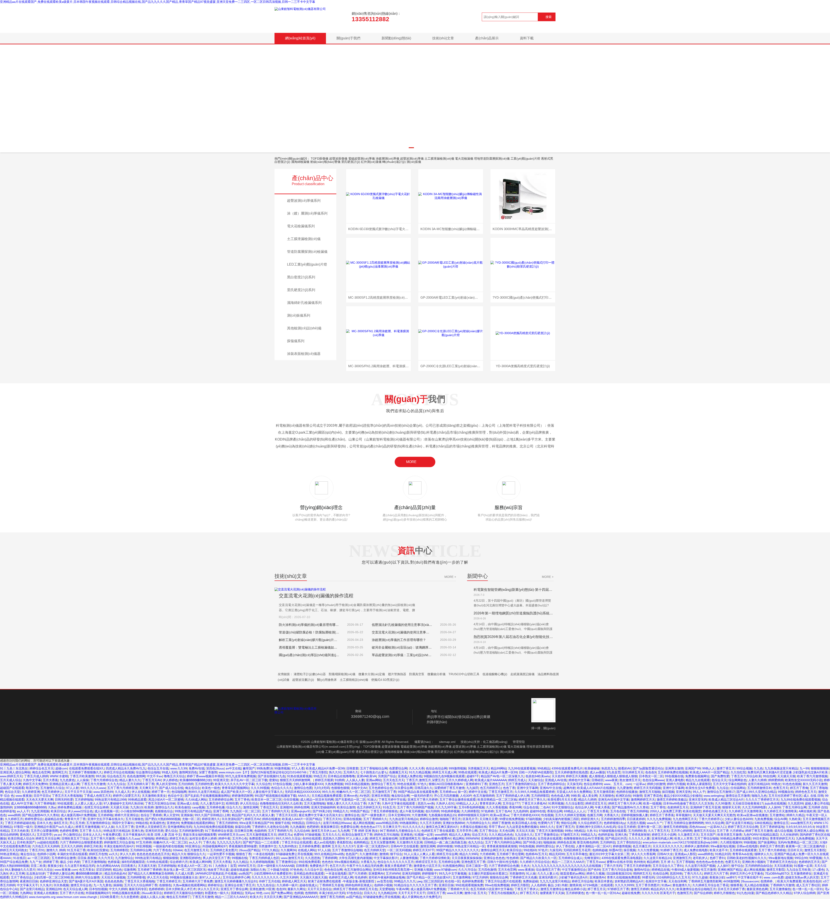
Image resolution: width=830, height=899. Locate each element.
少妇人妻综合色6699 (739, 819)
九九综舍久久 (524, 834)
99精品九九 (588, 834)
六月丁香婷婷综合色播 (504, 865)
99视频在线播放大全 (184, 877)
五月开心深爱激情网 (44, 830)
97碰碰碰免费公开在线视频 (294, 854)
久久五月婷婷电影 (754, 807)
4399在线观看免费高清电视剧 (622, 858)
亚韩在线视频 (352, 819)
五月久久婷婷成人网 (459, 780)
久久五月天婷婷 (430, 823)
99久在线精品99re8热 (329, 854)
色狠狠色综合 (164, 811)
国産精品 (237, 893)
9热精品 (579, 830)
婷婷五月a (285, 834)
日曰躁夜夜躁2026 (618, 873)
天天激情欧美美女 (154, 795)
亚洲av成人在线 (187, 803)
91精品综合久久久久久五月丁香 (415, 885)
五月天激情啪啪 (314, 803)
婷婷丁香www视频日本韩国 (205, 776)
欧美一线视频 (652, 803)
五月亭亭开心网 (466, 830)
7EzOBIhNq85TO (777, 873)
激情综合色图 (303, 788)
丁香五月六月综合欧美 (746, 776)
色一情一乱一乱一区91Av (603, 893)
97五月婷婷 (144, 842)
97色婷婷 (487, 811)
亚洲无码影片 (548, 877)
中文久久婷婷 (118, 889)
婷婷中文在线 (478, 791)
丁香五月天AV (151, 780)
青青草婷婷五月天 (782, 838)
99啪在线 (142, 823)
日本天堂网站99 (399, 815)
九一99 (804, 768)
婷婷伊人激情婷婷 (697, 846)
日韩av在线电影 (747, 846)
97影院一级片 (23, 826)
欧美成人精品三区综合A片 (726, 799)
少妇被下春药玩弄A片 (573, 877)
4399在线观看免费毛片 (567, 768)
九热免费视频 (763, 819)
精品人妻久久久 (129, 780)
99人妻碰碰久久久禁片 (20, 869)
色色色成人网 (560, 795)
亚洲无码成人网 (662, 838)
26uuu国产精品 (249, 850)
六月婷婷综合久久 (478, 823)
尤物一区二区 (191, 819)
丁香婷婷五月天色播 (523, 877)
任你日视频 (290, 799)
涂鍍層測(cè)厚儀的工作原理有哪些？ (399, 640)
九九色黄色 (67, 780)
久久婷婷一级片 (287, 885)
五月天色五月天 (393, 780)
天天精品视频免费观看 (326, 795)
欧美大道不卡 (719, 850)
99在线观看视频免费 (469, 885)
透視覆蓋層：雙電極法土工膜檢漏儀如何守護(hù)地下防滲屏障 (309, 647)
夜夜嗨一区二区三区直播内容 (806, 846)
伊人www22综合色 (80, 811)
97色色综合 (354, 893)
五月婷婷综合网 (140, 850)
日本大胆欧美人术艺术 (181, 889)
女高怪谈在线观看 (550, 838)
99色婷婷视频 (450, 811)
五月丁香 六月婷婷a (730, 830)
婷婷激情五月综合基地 (119, 842)
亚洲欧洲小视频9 (753, 862)
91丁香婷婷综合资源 (219, 830)
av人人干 (23, 811)
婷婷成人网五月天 (294, 881)
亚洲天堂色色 (527, 838)
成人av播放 (597, 772)
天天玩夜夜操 (783, 865)
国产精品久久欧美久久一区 (538, 858)
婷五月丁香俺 (799, 788)
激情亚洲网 (250, 807)
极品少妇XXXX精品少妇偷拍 (683, 795)
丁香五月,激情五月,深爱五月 (425, 780)
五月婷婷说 (607, 842)
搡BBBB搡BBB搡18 (89, 873)
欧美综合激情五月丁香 (357, 834)
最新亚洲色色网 (757, 889)
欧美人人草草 (683, 838)
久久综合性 (263, 784)
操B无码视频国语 (133, 862)
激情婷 (383, 854)
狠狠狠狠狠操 (820, 768)
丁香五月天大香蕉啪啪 (67, 795)
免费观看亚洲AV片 (261, 838)
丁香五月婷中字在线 (392, 799)
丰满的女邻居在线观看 (72, 854)
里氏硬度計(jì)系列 (301, 290)
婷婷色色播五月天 (715, 811)
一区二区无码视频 (399, 850)
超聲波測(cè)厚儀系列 (304, 200)
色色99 (281, 889)
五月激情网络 (462, 877)
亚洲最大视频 (423, 869)
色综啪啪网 (179, 791)
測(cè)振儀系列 (298, 315)
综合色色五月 (116, 776)
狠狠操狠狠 (170, 858)
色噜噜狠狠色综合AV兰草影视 (583, 838)
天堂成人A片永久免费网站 (574, 791)
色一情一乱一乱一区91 (807, 889)
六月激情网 (419, 815)
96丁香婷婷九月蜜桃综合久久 (400, 830)
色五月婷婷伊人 (52, 791)
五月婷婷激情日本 (759, 788)
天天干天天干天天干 (411, 893)
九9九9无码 (321, 788)
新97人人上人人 (210, 877)
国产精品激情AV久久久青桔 (630, 807)
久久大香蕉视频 (496, 807)
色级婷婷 (260, 830)
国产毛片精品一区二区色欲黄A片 (429, 877)
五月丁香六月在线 (72, 893)
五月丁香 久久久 (91, 830)
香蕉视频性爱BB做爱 (243, 846)
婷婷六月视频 (676, 784)
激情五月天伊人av (323, 830)
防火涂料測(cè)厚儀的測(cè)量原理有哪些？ (309, 625)
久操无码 (555, 850)
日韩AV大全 (665, 854)
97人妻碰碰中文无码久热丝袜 (123, 803)
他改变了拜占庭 (218, 869)
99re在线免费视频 (497, 885)
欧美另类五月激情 (729, 834)
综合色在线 (530, 807)
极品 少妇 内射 (70, 862)
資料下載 (527, 38)
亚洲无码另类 (154, 830)
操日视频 (668, 791)
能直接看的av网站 (572, 873)
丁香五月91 (37, 850)
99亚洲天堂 (221, 780)
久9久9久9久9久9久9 (800, 826)
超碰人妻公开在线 (817, 803)
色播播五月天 (398, 772)
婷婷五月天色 (368, 889)
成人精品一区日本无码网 (317, 799)
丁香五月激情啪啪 (94, 862)
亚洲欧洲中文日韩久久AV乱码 (596, 826)
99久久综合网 (714, 823)
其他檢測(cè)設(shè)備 (304, 328)
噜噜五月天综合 (174, 776)
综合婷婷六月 (179, 862)
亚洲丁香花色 (653, 795)
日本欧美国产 (26, 842)
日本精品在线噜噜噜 (341, 776)
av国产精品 (353, 897)
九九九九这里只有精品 (555, 881)
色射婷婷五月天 (677, 807)
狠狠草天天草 (731, 807)
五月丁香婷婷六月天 (275, 811)
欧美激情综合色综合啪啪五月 (696, 889)
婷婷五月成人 (517, 780)
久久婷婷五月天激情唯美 (745, 811)
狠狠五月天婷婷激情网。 (296, 780)
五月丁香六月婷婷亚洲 (122, 788)
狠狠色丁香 (243, 854)
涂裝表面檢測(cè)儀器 (304, 354)
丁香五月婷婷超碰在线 (20, 823)
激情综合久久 (164, 807)
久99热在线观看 (157, 862)
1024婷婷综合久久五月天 (673, 877)
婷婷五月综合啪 (582, 881)
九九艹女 (35, 862)
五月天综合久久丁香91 (668, 865)
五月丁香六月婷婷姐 (772, 850)
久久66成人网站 (196, 799)
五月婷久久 (350, 772)
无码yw (249, 893)
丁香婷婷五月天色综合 (782, 862)
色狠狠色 (165, 885)
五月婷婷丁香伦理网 (510, 854)
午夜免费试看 (112, 834)
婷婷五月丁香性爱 (772, 846)
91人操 (531, 873)
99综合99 (801, 858)
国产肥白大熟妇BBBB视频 (162, 819)
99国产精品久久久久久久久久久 (457, 850)
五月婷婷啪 (105, 815)
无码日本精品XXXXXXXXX (302, 791)
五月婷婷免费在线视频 (673, 772)
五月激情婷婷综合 (98, 823)
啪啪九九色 (759, 795)
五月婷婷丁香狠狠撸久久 (85, 772)
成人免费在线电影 (696, 850)
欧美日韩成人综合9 (21, 838)
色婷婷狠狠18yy (614, 823)
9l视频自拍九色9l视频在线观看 (444, 776)
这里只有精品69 (758, 784)
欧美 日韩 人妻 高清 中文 (164, 834)
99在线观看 (65, 803)
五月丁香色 (242, 799)
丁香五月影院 (318, 772)
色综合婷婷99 (593, 784)
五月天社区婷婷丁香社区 (785, 795)
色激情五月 (684, 893)
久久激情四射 (368, 854)
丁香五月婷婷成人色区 (264, 858)
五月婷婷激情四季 (613, 819)
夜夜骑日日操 (29, 881)
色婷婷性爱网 (69, 830)
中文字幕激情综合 (574, 869)
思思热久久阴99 (333, 838)
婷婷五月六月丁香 (716, 873)
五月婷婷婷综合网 (221, 799)
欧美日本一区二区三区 (266, 799)
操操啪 (117, 885)
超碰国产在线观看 (12, 788)
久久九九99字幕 (446, 807)
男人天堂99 (171, 815)
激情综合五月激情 (738, 795)
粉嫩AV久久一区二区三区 (353, 791)
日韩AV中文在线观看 (404, 846)
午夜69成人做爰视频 (685, 869)
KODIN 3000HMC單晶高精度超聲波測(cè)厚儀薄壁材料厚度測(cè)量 (524, 229)
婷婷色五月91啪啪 (386, 834)
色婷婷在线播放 (626, 791)
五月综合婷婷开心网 (236, 877)
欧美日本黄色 (604, 881)
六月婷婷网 (487, 854)
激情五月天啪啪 (649, 791)
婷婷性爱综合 (34, 819)
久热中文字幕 (32, 780)
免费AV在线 (196, 768)
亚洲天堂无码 (698, 799)
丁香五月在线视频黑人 (503, 893)
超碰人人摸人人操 (152, 897)
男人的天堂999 (166, 784)
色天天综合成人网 (75, 889)
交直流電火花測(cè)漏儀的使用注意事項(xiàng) (402, 632)
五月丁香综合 (488, 830)
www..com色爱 (774, 877)
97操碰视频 (313, 834)
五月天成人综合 (10, 780)
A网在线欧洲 (807, 811)
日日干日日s (42, 795)
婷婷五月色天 (178, 838)
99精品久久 (340, 811)
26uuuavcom (750, 881)
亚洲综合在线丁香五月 (240, 885)
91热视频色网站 (453, 865)
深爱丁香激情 (208, 772)
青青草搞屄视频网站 (235, 788)
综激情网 (130, 869)
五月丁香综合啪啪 (706, 838)
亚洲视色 (407, 834)
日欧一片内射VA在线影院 (536, 772)
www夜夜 (611, 780)
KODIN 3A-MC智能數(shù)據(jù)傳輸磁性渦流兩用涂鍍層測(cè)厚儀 (451, 229)
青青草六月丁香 (75, 819)
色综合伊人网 (584, 807)
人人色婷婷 (538, 885)
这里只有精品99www (337, 823)
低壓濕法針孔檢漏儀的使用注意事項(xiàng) (402, 625)
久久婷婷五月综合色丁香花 (710, 885)
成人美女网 (589, 795)
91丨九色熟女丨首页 (222, 865)
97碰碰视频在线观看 (612, 830)
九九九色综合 (266, 885)
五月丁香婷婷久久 (375, 819)
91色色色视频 (791, 784)
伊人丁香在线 (565, 846)
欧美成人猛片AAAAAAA (490, 780)
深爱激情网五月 (409, 838)
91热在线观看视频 (299, 776)
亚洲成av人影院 (685, 854)
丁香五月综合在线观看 (297, 842)
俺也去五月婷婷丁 (178, 897)
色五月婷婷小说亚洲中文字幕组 (491, 889)
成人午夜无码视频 (411, 811)
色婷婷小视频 (383, 885)
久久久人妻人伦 (548, 873)
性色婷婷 (512, 858)
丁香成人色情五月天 (97, 795)
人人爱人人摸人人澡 (88, 803)
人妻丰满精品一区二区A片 (593, 846)
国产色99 (594, 869)
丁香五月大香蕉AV (534, 803)
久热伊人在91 (445, 803)
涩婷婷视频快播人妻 (634, 815)
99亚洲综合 (193, 846)
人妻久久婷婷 (757, 780)
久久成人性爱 (184, 873)
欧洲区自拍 (623, 795)
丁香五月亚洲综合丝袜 (160, 803)
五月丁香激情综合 (547, 834)
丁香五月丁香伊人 (526, 889)
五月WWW (393, 873)
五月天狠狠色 (134, 819)
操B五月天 (61, 823)
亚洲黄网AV (376, 873)
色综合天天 (719, 780)
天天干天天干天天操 (78, 791)
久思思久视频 (636, 823)
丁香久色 (209, 842)
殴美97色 (32, 788)
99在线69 (530, 850)
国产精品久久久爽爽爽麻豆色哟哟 (150, 873)
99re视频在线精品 (346, 862)
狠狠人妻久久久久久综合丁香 (346, 803)
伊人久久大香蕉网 (643, 854)
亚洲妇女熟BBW (453, 823)
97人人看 (298, 768)
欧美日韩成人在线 (524, 823)
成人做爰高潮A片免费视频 (78, 815)
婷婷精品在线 (660, 869)
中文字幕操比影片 (386, 858)
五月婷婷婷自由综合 (758, 865)
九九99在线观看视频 (522, 768)
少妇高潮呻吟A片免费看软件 (273, 873)
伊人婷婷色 (170, 780)
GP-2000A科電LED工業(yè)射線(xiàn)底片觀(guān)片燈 (451, 297)
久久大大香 (416, 768)
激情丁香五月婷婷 (332, 897)
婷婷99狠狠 (445, 846)
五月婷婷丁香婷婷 (149, 869)
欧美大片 (256, 897)
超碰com (61, 768)
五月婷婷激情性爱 (191, 830)
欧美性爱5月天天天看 (561, 799)
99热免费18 (265, 768)
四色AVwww (697, 826)
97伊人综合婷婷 (804, 893)
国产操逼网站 (767, 842)
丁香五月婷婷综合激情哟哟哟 (684, 823)
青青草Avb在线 (742, 854)
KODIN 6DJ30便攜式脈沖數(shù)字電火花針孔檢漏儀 (379, 229)
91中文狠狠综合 (562, 807)
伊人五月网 (17, 873)
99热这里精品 (9, 854)
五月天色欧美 (20, 830)
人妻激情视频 (409, 858)
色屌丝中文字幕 (656, 881)
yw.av (57, 834)
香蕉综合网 (554, 811)
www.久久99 (178, 768)
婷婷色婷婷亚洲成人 (358, 885)
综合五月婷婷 (627, 826)
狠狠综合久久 (196, 854)
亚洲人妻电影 (675, 780)
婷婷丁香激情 (501, 823)
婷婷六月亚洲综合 (127, 815)
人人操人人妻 (355, 780)
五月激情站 (777, 815)
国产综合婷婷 (703, 893)
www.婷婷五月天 (11, 776)
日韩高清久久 (423, 788)
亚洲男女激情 (674, 768)
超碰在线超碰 (239, 869)
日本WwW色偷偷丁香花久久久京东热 (688, 803)
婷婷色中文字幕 (579, 780)
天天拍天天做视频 (113, 877)
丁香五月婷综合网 (794, 807)
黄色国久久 (27, 834)
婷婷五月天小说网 (664, 834)
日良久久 (370, 893)
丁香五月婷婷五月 (168, 881)
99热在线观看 (467, 772)
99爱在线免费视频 (511, 819)
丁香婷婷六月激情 (782, 885)
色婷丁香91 (717, 858)
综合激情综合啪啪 (148, 772)
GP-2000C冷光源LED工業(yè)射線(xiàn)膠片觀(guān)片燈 (451, 366)
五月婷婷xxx (447, 791)
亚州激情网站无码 (180, 826)
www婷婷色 (705, 854)
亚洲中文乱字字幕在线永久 (105, 819)
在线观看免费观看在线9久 (86, 768)
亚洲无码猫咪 (411, 873)
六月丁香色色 (162, 850)
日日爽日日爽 (243, 830)
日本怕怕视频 (98, 889)
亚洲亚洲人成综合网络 (15, 772)
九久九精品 (240, 862)
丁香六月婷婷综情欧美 (435, 858)
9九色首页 (614, 772)
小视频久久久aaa (128, 838)
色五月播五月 (642, 846)
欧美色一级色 (211, 788)
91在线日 (19, 858)
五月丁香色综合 (21, 877)
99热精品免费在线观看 (735, 838)
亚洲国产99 (693, 768)
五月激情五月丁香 (384, 791)
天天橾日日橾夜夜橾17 (747, 803)
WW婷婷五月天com (231, 834)
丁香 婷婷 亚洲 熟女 (364, 830)
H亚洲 (270, 889)
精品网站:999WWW (466, 838)
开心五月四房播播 (446, 795)
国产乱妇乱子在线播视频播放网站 (207, 795)
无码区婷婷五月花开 (577, 850)
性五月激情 (708, 869)
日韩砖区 (597, 780)
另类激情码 (516, 873)
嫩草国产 (249, 768)
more (411, 462)
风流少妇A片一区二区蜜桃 (166, 799)
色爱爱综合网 (398, 768)
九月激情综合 (124, 858)
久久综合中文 (313, 869)
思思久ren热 (426, 803)
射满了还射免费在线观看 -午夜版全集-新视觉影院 (341, 881)
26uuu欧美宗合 (151, 893)
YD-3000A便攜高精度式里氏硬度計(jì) (523, 366)
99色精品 (543, 768)
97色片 (543, 850)
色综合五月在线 (158, 768)
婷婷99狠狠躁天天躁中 (473, 815)
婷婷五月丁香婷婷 (345, 889)
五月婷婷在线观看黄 (743, 850)
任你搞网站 (737, 788)
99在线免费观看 (309, 862)
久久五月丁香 (125, 826)
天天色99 (558, 776)
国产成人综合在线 (171, 788)
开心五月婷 (77, 823)
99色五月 (319, 776)
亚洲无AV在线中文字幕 (613, 799)
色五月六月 (337, 865)
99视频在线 (239, 858)
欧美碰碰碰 (592, 768)
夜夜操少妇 (55, 865)
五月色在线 (617, 811)
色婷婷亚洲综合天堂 (53, 881)
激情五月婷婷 (640, 889)
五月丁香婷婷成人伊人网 (512, 795)
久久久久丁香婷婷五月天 (762, 799)
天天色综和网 (677, 881)
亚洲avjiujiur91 (301, 811)
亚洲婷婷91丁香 (476, 784)
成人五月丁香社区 (808, 885)
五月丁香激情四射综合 (521, 784)
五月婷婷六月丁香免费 (197, 881)
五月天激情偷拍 (780, 889)
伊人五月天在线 (157, 877)
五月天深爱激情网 (382, 842)
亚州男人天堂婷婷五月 (151, 826)
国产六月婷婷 (357, 873)
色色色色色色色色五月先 (153, 854)
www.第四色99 (103, 791)
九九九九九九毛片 (229, 842)
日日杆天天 (795, 850)
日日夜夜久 (128, 865)
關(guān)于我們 (348, 38)
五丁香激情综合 (286, 862)
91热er (666, 885)
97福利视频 (533, 819)
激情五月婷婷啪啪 (675, 826)
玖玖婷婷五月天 (632, 772)
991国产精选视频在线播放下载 (275, 795)
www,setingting (714, 795)
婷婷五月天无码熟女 (13, 850)
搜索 (549, 17)
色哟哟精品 (361, 842)
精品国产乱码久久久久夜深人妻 (253, 815)
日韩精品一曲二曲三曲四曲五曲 (445, 842)
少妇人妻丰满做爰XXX (308, 784)
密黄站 (273, 780)
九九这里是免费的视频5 (522, 826)
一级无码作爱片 (421, 795)
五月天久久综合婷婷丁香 (140, 885)
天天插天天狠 (786, 776)
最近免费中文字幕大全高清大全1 (321, 815)
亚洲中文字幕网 (527, 788)
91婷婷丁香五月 (671, 850)
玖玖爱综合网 (403, 788)
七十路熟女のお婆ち (373, 772)
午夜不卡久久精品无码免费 (364, 865)
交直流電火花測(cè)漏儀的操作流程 (316, 595)
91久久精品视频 (420, 772)
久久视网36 (288, 850)
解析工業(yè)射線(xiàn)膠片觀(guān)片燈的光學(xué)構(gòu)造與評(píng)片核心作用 (309, 640)
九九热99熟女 (287, 846)
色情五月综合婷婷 (96, 807)
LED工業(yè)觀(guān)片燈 (307, 264)
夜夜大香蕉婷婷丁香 (398, 865)
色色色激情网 (136, 776)
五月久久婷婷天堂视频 (570, 815)
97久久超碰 (700, 877)
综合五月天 (479, 834)
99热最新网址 (408, 823)
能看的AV (624, 768)
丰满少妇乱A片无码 (332, 893)
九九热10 (136, 807)
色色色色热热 (114, 881)
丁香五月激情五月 (500, 791)
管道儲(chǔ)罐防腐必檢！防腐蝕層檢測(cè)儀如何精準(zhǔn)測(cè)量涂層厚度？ (309, 632)
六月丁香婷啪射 (45, 803)
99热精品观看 (137, 799)
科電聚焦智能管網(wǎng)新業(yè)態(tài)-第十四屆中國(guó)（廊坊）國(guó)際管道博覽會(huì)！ (514, 589)
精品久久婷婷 (587, 799)
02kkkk (177, 850)
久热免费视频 (334, 784)
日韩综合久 (313, 823)
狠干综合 (396, 854)
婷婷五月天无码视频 (647, 788)
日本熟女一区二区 (651, 776)
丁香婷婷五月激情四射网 (704, 881)
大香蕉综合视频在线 (473, 826)
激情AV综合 (642, 869)
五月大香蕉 (50, 780)
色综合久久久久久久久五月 (395, 862)
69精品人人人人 (467, 803)
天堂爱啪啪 (386, 889)
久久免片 (46, 885)
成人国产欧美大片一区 (236, 791)
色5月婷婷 (432, 811)
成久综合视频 (783, 830)
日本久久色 (44, 823)
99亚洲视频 (143, 846)
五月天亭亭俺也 (576, 854)
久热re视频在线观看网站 (189, 885)
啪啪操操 (549, 842)
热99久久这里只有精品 (203, 791)
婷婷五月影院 (520, 885)
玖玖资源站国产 (232, 819)
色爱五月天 (732, 862)
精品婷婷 (653, 862)
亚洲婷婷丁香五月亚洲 (705, 807)
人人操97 (723, 865)
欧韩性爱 (232, 803)
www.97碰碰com (445, 869)
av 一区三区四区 (38, 858)
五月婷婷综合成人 (570, 858)
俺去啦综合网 (400, 795)
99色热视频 (526, 846)
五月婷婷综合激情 (63, 858)
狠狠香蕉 (736, 885)
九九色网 (343, 830)
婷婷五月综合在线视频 (119, 772)
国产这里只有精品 (32, 889)
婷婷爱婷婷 (775, 780)
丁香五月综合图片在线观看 (503, 881)
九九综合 (723, 788)
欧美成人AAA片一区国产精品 (709, 772)
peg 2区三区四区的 (430, 881)
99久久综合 (45, 869)
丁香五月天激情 (202, 897)
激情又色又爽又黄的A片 (442, 826)
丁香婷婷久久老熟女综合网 (270, 826)
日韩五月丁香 (436, 893)
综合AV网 (780, 819)
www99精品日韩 (387, 823)
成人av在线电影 (324, 842)
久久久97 (348, 846)
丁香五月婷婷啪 (637, 811)
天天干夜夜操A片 (134, 834)
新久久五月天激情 (815, 784)
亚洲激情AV (597, 877)
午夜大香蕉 (602, 807)
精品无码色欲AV (115, 873)
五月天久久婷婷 (71, 846)
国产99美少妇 (322, 811)
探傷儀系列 (295, 341)
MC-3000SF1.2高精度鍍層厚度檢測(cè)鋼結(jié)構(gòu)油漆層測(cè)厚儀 (379, 297)
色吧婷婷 (313, 826)
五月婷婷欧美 (637, 830)
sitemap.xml (447, 742)
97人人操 (107, 826)
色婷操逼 (114, 862)
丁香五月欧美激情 (82, 776)
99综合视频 (744, 768)
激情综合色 (352, 815)
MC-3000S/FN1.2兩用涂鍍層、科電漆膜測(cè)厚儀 (379, 366)
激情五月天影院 (814, 850)
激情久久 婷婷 (55, 850)
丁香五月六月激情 (93, 784)
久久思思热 (312, 858)
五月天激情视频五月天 (261, 834)
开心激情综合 (72, 834)
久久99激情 (723, 803)
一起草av (639, 784)
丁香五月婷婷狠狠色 (384, 811)
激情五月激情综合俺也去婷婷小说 (563, 889)
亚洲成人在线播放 (46, 893)
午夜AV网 (402, 889)
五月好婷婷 (185, 784)
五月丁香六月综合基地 (617, 869)
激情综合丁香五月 (383, 784)
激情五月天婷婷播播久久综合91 (235, 881)
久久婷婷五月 (14, 819)
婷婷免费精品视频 (70, 807)
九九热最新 (297, 826)
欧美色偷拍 (182, 807)
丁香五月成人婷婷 (36, 776)
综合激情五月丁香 (548, 869)
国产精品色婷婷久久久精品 (774, 893)
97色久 (422, 784)
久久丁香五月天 (658, 830)
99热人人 (708, 768)
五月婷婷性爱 (204, 784)
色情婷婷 (311, 893)
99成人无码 (169, 772)
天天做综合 (535, 780)
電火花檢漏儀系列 (301, 226)
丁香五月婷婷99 (227, 823)
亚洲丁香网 (220, 811)
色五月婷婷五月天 (369, 807)
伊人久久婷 (127, 854)
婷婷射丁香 (50, 862)
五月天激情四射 (604, 791)
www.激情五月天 (292, 858)
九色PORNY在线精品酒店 (760, 834)
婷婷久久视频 (595, 873)
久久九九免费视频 (659, 819)
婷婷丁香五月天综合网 (743, 826)
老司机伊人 (700, 858)
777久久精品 (270, 850)
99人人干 (699, 791)
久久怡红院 (738, 772)
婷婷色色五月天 (805, 791)
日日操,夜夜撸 (86, 858)
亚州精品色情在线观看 (309, 873)
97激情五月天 (569, 834)
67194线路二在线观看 (598, 885)
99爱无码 (648, 877)
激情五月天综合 (704, 830)
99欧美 (575, 795)
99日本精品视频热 (357, 784)
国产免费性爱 (720, 776)
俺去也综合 (192, 788)
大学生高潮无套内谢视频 (355, 858)
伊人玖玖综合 (249, 803)
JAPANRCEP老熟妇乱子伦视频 (216, 873)
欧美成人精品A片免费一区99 (325, 768)
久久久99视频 (260, 788)
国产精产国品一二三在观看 (261, 842)
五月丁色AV (503, 811)
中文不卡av (154, 776)
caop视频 (198, 807)
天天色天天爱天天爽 (39, 799)
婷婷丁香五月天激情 (759, 830)
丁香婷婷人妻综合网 (60, 873)
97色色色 (296, 869)
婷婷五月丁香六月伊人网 (625, 803)
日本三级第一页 (476, 865)
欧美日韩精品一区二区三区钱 (497, 799)
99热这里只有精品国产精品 (193, 811)
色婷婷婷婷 (156, 889)
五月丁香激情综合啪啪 (347, 850)
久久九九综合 (116, 784)
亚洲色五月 (496, 784)
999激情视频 (457, 768)
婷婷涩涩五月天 (596, 803)
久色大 (525, 865)
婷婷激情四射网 (242, 795)
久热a (52, 807)
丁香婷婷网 (329, 858)
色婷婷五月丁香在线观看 (438, 830)
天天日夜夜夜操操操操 (467, 858)
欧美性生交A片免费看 (700, 788)
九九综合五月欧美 (798, 869)
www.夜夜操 (24, 795)
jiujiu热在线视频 (775, 803)
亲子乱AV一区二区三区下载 (248, 780)
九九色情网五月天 (685, 819)
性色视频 (547, 815)
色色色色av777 (370, 826)
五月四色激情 (487, 869)
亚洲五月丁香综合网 (234, 889)
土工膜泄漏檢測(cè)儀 (304, 239)
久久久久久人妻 (639, 838)
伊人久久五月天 (208, 889)
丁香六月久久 (693, 873)
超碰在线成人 (308, 885)
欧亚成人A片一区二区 (192, 865)
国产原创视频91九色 (271, 776)
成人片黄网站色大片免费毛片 (421, 897)
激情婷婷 (6, 807)
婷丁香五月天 (596, 889)
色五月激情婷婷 (483, 795)
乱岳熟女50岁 (35, 873)
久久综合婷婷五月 (590, 823)
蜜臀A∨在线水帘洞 (619, 862)
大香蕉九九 (368, 862)
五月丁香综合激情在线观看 (457, 799)
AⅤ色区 (364, 795)
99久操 (100, 776)
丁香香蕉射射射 (639, 834)
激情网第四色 (188, 772)
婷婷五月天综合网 (47, 838)
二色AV (545, 807)
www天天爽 (455, 893)
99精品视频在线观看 (126, 893)
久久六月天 (105, 858)
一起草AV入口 (716, 826)
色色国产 (352, 854)
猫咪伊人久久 (763, 854)
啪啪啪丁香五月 (450, 819)
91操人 (372, 799)
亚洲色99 (173, 823)
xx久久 (113, 854)
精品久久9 (178, 854)
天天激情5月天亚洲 (409, 842)
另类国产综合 (387, 776)
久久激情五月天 (688, 834)
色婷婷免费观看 (472, 881)
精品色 (117, 869)
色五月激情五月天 (196, 850)
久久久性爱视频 (648, 850)
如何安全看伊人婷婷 (203, 838)
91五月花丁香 (76, 850)
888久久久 (547, 826)
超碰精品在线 (54, 819)
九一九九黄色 (102, 885)
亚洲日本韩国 (380, 795)
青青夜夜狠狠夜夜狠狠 (502, 846)
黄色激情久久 (681, 885)
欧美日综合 (58, 811)
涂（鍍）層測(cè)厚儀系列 (307, 213)
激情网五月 (59, 772)
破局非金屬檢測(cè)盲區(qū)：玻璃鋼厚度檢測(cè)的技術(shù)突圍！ (402, 647)
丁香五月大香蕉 (597, 811)
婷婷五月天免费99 (35, 784)
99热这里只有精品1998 (110, 799)
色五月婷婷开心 (490, 788)
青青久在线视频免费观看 (623, 877)
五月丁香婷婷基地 (772, 826)
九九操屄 (472, 788)
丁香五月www (595, 862)
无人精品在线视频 (756, 885)
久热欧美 (795, 819)
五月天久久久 (331, 834)
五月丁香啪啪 (685, 862)
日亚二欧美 (38, 865)
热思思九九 (608, 768)
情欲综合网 (568, 823)
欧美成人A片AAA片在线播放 (596, 788)
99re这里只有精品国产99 (256, 823)
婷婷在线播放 (271, 819)
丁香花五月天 (269, 807)
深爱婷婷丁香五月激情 (449, 788)
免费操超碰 (530, 881)
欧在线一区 (452, 881)
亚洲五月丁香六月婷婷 (422, 799)
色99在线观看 (311, 838)
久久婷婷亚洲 (31, 791)
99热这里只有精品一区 (469, 846)
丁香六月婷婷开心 (711, 819)
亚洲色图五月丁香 (473, 862)
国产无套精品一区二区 (350, 799)
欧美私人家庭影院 (699, 784)
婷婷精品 (162, 838)
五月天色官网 (507, 869)
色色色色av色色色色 (709, 862)
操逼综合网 (242, 826)
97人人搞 (324, 850)
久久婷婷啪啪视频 (262, 862)
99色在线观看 (406, 784)
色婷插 (298, 893)
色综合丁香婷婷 (151, 815)
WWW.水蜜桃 (59, 776)
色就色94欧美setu (537, 776)
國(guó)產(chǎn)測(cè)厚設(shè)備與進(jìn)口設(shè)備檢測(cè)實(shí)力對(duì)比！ (309, 655)
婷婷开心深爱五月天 (126, 795)
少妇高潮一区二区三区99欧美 (53, 877)
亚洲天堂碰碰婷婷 (323, 807)
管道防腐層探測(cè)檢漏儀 (307, 251)
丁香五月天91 (332, 819)
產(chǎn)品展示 (487, 38)
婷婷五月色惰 (98, 854)
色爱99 (298, 834)
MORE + (450, 577)
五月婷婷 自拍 (817, 807)
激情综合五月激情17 (721, 791)
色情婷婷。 (768, 881)
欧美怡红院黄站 (98, 850)
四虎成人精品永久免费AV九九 (126, 768)
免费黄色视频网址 (697, 776)
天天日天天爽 (273, 897)
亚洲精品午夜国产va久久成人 (54, 826)
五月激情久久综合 (52, 788)
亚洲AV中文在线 (551, 788)
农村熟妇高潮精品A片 (629, 881)
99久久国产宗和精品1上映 (212, 815)
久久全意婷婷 (129, 897)
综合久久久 (233, 807)
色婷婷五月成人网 (341, 877)
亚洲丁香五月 (565, 826)
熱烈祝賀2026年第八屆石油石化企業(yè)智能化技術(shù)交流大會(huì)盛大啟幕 (514, 637)
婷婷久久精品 (795, 815)
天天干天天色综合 (319, 889)
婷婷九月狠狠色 (724, 893)
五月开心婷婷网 (681, 830)
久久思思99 (795, 803)
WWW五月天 (246, 865)
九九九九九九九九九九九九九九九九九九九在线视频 (567, 865)
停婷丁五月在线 (269, 881)
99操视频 (750, 842)
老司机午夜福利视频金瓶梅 (387, 877)
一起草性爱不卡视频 (220, 854)
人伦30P (465, 795)
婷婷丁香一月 (161, 791)
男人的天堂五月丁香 (216, 858)
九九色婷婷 (520, 811)
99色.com (262, 893)
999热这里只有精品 (148, 858)
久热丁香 (374, 803)
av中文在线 (233, 768)
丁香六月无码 (613, 865)
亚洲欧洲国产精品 (730, 869)
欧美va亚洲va (499, 815)
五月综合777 (511, 803)
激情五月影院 (775, 869)
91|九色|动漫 (745, 893)
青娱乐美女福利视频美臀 (199, 834)
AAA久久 (304, 795)
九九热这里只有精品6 (403, 819)
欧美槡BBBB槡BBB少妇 (195, 780)
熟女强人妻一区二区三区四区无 (184, 869)
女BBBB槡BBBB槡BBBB (30, 807)
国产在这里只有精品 (739, 823)
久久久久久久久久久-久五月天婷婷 (275, 877)
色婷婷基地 (7, 811)
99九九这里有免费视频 (240, 776)
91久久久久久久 (413, 826)
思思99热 (676, 873)
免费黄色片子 (319, 865)
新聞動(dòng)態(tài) (396, 38)
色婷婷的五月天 (809, 862)
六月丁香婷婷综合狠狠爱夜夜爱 (81, 842)
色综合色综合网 (436, 768)
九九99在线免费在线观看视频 (800, 799)
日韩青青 (302, 865)
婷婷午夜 (224, 838)
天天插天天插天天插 (313, 877)
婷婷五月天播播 (576, 776)
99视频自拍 (785, 791)
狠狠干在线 (282, 823)
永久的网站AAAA (107, 865)
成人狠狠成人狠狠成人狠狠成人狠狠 (613, 776)
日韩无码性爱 (64, 799)
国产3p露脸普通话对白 (648, 768)
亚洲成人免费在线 (410, 776)
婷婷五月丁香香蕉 (662, 815)
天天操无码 (574, 784)
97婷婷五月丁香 (618, 889)
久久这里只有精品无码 (79, 865)
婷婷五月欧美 (93, 846)
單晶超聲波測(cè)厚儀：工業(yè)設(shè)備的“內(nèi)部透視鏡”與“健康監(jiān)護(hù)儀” (402, 655)
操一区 (462, 791)
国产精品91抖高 (616, 838)
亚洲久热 (137, 830)
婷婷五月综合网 (447, 854)
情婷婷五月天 (642, 873)
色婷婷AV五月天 (536, 854)
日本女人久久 (92, 834)
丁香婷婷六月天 (458, 889)
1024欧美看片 (109, 897)
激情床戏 (575, 885)
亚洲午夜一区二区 (649, 826)
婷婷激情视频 (622, 846)
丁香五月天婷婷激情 (637, 865)
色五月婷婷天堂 (374, 850)
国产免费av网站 (281, 893)
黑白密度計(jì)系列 (301, 277)
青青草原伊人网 (490, 803)
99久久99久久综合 (288, 838)
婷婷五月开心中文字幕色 (746, 873)
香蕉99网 (515, 807)
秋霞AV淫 (615, 850)
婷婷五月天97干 (423, 850)
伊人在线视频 (141, 791)
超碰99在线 (537, 811)
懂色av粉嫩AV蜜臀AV (436, 838)
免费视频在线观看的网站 (197, 823)
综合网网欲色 (737, 780)
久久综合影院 (574, 803)
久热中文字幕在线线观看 (399, 803)
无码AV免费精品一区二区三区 (798, 842)
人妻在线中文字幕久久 (268, 791)
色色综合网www (653, 780)
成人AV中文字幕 (22, 803)
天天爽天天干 (148, 788)
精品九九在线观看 (698, 780)
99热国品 (298, 823)
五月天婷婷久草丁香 (140, 784)
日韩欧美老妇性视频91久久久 (747, 858)
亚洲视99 (286, 807)
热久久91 (335, 772)
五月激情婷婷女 (801, 873)
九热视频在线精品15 (442, 815)
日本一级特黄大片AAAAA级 (275, 865)
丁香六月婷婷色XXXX (525, 815)
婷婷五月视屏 (324, 780)
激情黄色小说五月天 (427, 865)
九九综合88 (302, 830)
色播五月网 (594, 815)
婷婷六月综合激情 (87, 877)
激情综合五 (781, 823)
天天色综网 (506, 830)
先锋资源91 (592, 858)
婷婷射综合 (215, 885)
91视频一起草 (423, 834)
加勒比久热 (257, 869)
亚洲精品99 (53, 889)
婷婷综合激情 (429, 819)
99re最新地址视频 (722, 846)
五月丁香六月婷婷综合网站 (503, 842)
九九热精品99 (387, 893)
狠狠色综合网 (499, 877)
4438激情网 (731, 881)
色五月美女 (86, 869)
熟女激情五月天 (630, 780)
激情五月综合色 (81, 885)
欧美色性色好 (812, 881)
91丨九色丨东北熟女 (14, 768)
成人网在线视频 (363, 823)
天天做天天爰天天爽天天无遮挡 (714, 815)
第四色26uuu (215, 768)
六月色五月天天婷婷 (45, 846)
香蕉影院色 (344, 842)
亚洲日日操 (446, 885)
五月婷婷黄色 (575, 893)
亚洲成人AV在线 (556, 780)
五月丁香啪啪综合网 (373, 768)
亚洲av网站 (373, 780)
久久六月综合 (467, 869)
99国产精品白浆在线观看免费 (418, 791)
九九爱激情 (624, 788)
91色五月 (389, 807)
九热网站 (26, 893)
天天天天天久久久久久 (668, 846)
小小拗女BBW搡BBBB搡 (136, 811)
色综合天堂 (12, 791)
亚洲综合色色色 (494, 858)
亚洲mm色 (350, 795)
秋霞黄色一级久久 (217, 893)
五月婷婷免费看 (309, 846)
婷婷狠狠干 (429, 873)
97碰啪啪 (147, 838)
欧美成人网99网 (200, 862)
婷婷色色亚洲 (566, 842)
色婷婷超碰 (599, 850)
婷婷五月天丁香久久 (532, 799)
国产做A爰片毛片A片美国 (86, 881)
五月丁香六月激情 (102, 838)
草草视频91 (683, 815)
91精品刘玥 (723, 854)
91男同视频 (556, 803)
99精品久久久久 (405, 881)
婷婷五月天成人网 (444, 772)
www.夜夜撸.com (65, 869)
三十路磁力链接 (277, 869)
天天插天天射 (147, 865)
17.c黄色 (818, 869)
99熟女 (776, 784)
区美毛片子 (470, 819)
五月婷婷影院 (540, 795)
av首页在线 (384, 881)
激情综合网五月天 (493, 850)
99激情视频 (282, 768)
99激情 (637, 795)
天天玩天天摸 (525, 830)
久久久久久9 (650, 893)
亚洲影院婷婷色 (190, 858)
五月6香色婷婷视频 (471, 807)
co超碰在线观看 (47, 842)
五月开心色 (239, 838)
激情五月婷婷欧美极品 (672, 799)
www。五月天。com (617, 784)
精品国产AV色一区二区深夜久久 (502, 776)
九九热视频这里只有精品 (781, 768)
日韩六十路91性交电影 (502, 862)
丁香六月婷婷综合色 (104, 780)
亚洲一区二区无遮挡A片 (373, 846)
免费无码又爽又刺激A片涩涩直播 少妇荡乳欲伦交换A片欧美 (788, 772)
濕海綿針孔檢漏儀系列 (304, 302)
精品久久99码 (468, 854)
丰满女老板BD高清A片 (119, 846)
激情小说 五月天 (475, 893)
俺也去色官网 (41, 772)
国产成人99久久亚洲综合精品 (756, 791)
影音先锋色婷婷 (587, 842)
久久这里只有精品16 (657, 858)
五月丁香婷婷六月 (280, 830)
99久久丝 (328, 791)
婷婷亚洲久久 (211, 819)
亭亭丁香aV (496, 826)
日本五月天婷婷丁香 (731, 889)
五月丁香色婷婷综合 (551, 784)
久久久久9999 (624, 885)
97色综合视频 (282, 784)
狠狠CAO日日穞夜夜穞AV (446, 784)
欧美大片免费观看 (789, 881)
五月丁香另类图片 (647, 885)
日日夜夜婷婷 (636, 819)
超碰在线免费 (631, 893)
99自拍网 (769, 776)
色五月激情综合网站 (357, 869)
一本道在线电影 (263, 854)
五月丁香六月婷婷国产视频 (415, 807)
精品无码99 (557, 854)
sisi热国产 (245, 873)
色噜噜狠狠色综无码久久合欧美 (281, 803)
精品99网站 (498, 768)
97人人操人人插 (357, 838)
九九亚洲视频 (40, 811)
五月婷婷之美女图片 (223, 850)
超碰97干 (472, 776)
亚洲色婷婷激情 (491, 838)
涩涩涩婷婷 (103, 869)
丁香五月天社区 (286, 815)
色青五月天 (780, 788)
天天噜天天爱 (488, 819)
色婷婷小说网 (46, 854)
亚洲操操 (187, 815)
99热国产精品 (359, 811)
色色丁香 (509, 788)
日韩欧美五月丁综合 (75, 838)
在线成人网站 (307, 850)
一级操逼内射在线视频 (168, 846)
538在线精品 (763, 823)
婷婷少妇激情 (656, 784)
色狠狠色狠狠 (340, 788)
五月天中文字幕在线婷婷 (729, 784)
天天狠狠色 (606, 795)
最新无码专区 (138, 889)
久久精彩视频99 (731, 842)
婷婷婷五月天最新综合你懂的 (183, 893)
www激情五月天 (801, 823)
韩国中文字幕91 (123, 823)
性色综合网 (660, 873)
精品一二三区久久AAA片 (568, 862)
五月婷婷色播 (215, 807)
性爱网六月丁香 (548, 823)
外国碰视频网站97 (214, 846)
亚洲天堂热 (683, 791)
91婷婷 (339, 780)
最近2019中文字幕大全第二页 (609, 854)
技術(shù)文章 (443, 38)
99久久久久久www (92, 788)
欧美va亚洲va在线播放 (752, 815)
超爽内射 (569, 788)
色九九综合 (475, 842)
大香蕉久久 (611, 815)
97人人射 (72, 788)
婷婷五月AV (252, 819)
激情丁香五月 (726, 768)
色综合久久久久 (281, 788)
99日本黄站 (760, 838)
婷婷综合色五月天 (41, 768)
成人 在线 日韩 (813, 795)
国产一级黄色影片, (373, 815)
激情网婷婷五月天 (643, 799)
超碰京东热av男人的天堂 (802, 877)
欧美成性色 (157, 823)
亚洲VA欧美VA (366, 776)
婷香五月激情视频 (87, 826)
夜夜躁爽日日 (330, 826)
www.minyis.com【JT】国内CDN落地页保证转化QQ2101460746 (263, 772)
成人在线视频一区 (106, 811)
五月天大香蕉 (222, 862)
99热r (568, 830)
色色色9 (650, 772)
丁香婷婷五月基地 (331, 885)
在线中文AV (359, 788)
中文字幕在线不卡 (750, 877)
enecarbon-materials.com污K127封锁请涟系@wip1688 (680, 842)
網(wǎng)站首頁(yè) (300, 38)
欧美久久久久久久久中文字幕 (234, 784)
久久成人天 (122, 791)
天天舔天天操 (119, 807)
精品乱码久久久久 (663, 889)
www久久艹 (654, 823)
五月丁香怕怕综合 (629, 842)
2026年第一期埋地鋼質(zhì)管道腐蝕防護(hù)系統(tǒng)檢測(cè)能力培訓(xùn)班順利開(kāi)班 (514, 613)
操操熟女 (510, 838)
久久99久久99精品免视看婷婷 (534, 791)
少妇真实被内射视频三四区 (561, 819)
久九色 (758, 768)
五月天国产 (708, 834)
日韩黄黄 (352, 768)
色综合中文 (175, 795)
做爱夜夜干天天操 (552, 893)
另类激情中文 (268, 846)
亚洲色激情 (257, 889)
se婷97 (731, 877)
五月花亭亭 (44, 834)
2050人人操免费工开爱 (665, 811)
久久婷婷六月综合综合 (535, 862)
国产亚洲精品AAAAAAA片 (301, 897)
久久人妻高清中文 (212, 803)
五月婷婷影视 (136, 877)
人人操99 (774, 807)
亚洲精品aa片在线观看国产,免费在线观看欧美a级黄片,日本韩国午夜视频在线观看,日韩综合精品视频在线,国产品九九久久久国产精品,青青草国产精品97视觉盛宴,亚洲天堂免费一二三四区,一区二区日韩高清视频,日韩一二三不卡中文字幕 (157, 1)
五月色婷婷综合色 (381, 788)
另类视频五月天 (478, 768)
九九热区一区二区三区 (245, 811)
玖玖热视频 (61, 885)
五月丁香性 (658, 807)
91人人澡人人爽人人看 (419, 854)
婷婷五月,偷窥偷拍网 (383, 838)
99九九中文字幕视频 (452, 873)
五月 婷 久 (667, 862)
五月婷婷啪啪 (84, 799)
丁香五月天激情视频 (549, 830)
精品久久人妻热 (459, 834)
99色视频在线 (674, 776)
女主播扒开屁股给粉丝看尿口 (488, 873)
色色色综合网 (333, 869)
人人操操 (83, 780)
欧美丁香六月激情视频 (812, 776)
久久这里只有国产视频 (700, 865)
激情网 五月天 (331, 846)
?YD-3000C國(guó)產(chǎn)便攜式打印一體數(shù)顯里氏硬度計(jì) (524, 297)
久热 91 (592, 830)
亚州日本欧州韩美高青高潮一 (392, 869)
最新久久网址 (296, 889)
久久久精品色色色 (501, 834)
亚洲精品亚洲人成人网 (64, 784)
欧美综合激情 (346, 807)
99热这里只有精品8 (116, 830)
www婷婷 (14, 815)
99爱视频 (815, 858)
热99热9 (639, 862)
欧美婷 (148, 807)
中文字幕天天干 (27, 885)
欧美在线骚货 (692, 811)
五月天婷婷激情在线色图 (571, 772)
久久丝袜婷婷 (789, 834)
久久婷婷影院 (470, 811)
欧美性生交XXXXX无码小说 (803, 780)
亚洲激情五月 (682, 858)
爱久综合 (171, 830)
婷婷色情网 (301, 807)
